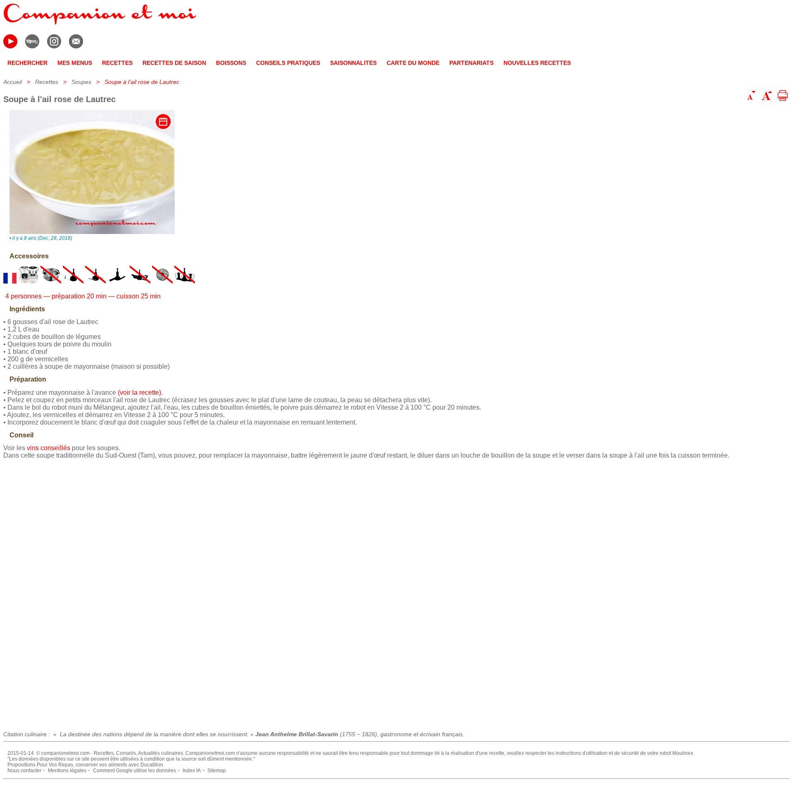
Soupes (81, 82)
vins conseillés (48, 447)
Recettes (46, 82)
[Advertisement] (396, 592)
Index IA (192, 770)
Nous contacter (24, 770)
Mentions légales (67, 770)
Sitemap (216, 770)
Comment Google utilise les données (134, 770)
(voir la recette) (139, 392)
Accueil (12, 82)
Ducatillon (151, 765)
